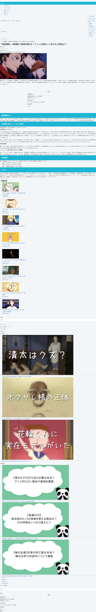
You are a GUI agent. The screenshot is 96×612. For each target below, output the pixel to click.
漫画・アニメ (7, 10)
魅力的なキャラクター (32, 97)
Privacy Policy (5, 583)
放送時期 (30, 104)
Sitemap (5, 12)
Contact (5, 14)
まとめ (29, 106)
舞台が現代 (30, 100)
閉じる (1, 593)
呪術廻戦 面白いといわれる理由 (35, 96)
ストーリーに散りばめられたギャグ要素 (36, 102)
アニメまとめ (7, 9)
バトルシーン (31, 99)
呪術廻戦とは (31, 94)
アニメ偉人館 (3, 20)
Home (3, 577)
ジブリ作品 (6, 5)
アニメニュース (7, 7)
